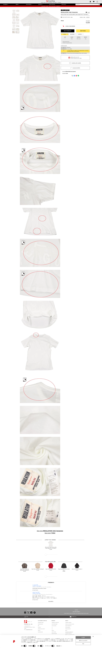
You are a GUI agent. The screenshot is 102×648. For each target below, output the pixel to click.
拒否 (83, 643)
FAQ (38, 625)
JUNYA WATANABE (54, 624)
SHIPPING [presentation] (80, 34)
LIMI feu (53, 630)
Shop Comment (35, 590)
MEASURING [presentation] (72, 34)
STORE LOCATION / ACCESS (69, 624)
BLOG (66, 630)
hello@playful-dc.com (29, 629)
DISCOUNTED (52, 4)
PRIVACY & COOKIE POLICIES (69, 634)
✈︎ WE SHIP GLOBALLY (76, 611)
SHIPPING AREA (40, 624)
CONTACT (39, 627)
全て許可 (83, 637)
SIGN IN (39, 630)
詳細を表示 (58, 645)
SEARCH (40, 4)
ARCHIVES (63, 4)
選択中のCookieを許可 (83, 640)
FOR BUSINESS (67, 627)
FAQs (27, 616)
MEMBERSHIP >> (58, 6)
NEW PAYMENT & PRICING (44, 6)
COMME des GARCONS (55, 622)
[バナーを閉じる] (93, 636)
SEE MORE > (51, 601)
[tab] (64, 34)
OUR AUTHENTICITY (68, 625)
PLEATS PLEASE (54, 633)
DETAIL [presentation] (64, 34)
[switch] (34, 646)
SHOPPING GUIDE (40, 622)
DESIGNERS (28, 4)
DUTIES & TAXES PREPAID (52, 6)
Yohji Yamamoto (54, 625)
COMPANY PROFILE (68, 622)
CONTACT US (73, 616)
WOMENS (5, 4)
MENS (17, 4)
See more (69, 71)
